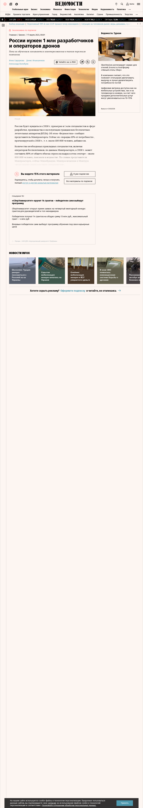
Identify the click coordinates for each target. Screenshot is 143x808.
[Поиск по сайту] (122, 4)
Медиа (95, 9)
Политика (121, 9)
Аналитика (79, 14)
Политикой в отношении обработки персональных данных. (69, 805)
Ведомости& (65, 14)
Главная (13, 35)
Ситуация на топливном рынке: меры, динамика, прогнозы (108, 24)
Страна (100, 14)
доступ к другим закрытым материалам (40, 183)
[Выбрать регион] (116, 4)
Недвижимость (107, 9)
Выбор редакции (16, 24)
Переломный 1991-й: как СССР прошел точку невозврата (53, 24)
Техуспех (129, 14)
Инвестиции (70, 9)
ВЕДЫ (7, 14)
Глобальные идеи (20, 9)
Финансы (57, 9)
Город (54, 14)
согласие (52, 803)
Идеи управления (41, 14)
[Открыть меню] (138, 4)
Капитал (90, 14)
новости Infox (19, 253)
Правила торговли (21, 14)
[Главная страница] (69, 4)
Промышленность (114, 14)
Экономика (45, 9)
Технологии (83, 9)
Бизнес (34, 9)
